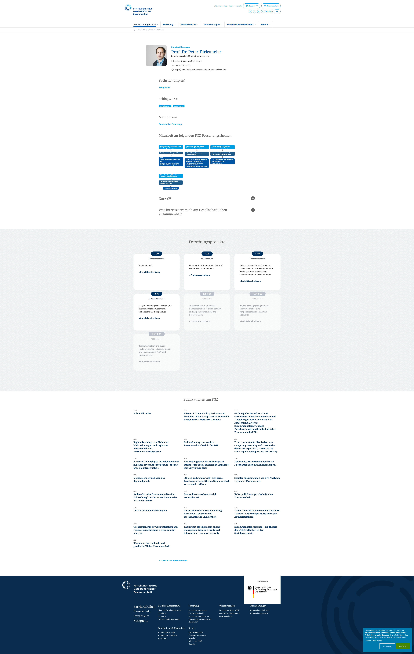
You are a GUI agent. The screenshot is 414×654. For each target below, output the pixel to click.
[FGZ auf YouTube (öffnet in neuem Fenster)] (250, 11)
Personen (160, 30)
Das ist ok (402, 646)
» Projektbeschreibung (149, 272)
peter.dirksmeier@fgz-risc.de (188, 61)
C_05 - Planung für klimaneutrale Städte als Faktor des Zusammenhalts (222, 161)
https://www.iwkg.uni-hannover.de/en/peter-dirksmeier (200, 69)
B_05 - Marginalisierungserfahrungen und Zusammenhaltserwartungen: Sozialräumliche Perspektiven (170, 161)
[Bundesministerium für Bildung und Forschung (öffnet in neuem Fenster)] (262, 590)
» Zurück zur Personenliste (173, 560)
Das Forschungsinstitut (146, 30)
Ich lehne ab (387, 646)
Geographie (164, 87)
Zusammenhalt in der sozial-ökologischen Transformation (221, 154)
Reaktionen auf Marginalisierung (171, 153)
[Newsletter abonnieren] (271, 11)
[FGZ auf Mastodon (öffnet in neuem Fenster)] (262, 11)
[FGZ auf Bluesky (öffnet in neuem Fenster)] (266, 11)
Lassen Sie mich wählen (373, 641)
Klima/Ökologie (165, 106)
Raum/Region (178, 106)
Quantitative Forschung (170, 124)
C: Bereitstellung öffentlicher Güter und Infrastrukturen (195, 147)
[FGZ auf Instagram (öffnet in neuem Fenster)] (254, 11)
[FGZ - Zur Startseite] (144, 9)
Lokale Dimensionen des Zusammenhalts (194, 154)
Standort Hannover (180, 47)
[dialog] (387, 640)
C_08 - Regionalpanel (171, 188)
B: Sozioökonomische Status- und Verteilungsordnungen (171, 147)
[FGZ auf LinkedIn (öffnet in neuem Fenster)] (258, 11)
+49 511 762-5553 (183, 65)
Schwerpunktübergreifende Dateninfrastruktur (169, 182)
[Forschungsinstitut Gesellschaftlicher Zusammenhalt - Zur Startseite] (149, 590)
